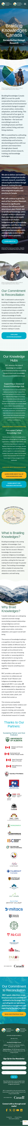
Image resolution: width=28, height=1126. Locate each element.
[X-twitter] (10, 1110)
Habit (25, 1121)
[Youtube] (17, 1110)
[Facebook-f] (6, 1110)
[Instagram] (14, 1110)
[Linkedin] (21, 1110)
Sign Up (14, 1077)
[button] (25, 4)
